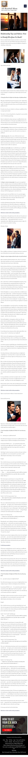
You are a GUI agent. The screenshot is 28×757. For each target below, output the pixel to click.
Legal (14, 740)
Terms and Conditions (20, 740)
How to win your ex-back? (18, 741)
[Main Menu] (25, 6)
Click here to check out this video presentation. (10, 212)
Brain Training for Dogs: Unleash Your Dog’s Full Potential (14, 752)
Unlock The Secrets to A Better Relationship (14, 743)
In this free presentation (5, 545)
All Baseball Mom (9, 8)
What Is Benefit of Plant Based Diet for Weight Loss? (14, 745)
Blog (7, 740)
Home (4, 740)
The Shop (10, 740)
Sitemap (10, 741)
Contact (6, 741)
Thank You (14, 750)
